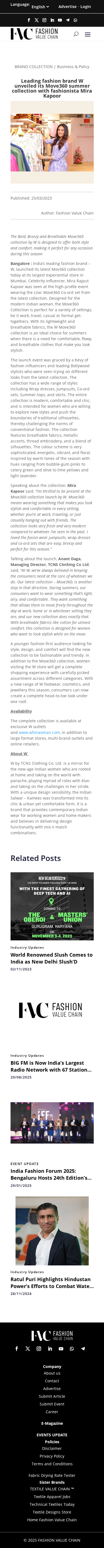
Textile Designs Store (52, 1512)
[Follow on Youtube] (60, 20)
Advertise (68, 6)
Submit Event (52, 1404)
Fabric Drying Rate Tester (52, 1475)
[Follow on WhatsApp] (75, 20)
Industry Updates (27, 947)
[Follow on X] (36, 20)
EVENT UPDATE (25, 1164)
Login (85, 6)
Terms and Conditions (52, 1463)
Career (52, 1411)
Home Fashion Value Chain (52, 1519)
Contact (52, 1380)
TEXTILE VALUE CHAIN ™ (52, 1488)
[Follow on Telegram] (68, 20)
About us (52, 1373)
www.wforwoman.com (39, 732)
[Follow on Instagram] (44, 20)
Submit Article (52, 1396)
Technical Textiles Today (52, 1504)
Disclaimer (52, 1448)
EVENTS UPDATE (52, 1434)
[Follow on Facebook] (29, 20)
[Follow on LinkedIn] (52, 20)
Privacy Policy (52, 1456)
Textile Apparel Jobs (52, 1496)
